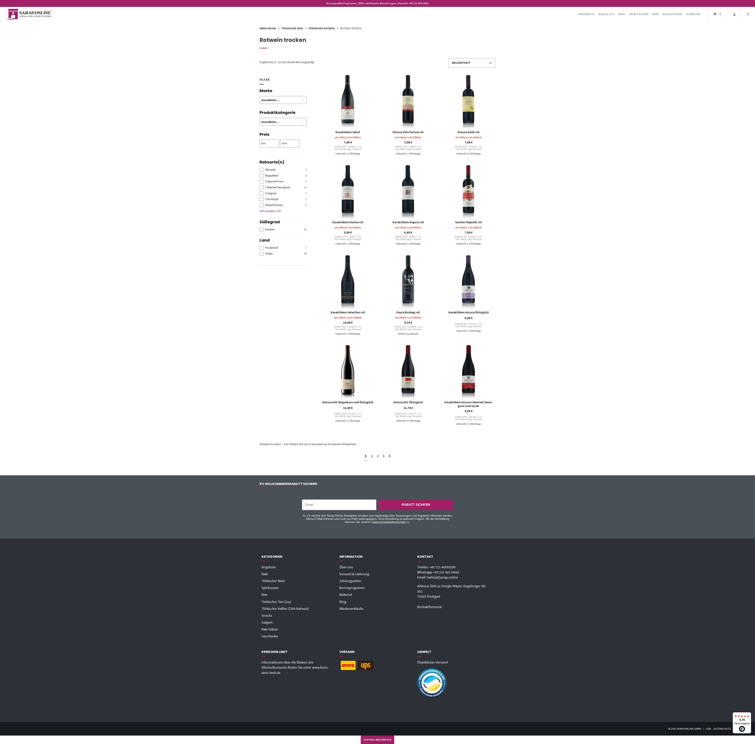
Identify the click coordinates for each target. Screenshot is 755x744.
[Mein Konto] (734, 14)
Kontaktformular (429, 607)
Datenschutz (722, 728)
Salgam (267, 622)
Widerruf (345, 595)
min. (263, 143)
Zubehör (693, 14)
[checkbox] (283, 169)
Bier (655, 14)
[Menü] (748, 714)
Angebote (586, 14)
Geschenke (269, 636)
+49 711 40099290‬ (442, 567)
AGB (708, 728)
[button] (303, 100)
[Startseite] (29, 14)
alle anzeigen (270, 211)
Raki (621, 14)
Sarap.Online (268, 28)
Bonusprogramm (352, 588)
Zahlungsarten (350, 581)
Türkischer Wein (292, 28)
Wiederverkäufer (351, 608)
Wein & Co (606, 14)
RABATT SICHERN (416, 504)
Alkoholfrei (672, 14)
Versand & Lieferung (354, 574)
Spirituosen (639, 14)
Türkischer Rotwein (321, 28)
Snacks (266, 615)
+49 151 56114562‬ (446, 572)
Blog (342, 602)
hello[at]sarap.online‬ (442, 577)
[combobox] (277, 100)
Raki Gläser (269, 629)
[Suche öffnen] (748, 14)
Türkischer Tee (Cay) (276, 602)
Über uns (346, 567)
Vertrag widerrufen (377, 739)
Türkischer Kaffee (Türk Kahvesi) (285, 608)
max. (285, 143)
